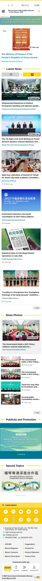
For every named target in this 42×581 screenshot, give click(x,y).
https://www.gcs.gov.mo (14, 532)
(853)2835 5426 (26, 537)
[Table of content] (3, 11)
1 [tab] (18, 455)
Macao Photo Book (12, 556)
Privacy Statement (32, 552)
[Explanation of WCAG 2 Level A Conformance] (37, 577)
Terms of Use (30, 556)
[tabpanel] (21, 439)
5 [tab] (25, 495)
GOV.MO (8, 544)
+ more (36, 308)
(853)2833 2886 (11, 537)
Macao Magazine (11, 548)
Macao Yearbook (11, 552)
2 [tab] (20, 455)
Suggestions (30, 544)
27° (26, 5)
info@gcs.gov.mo (12, 535)
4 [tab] (24, 455)
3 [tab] (22, 455)
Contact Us (29, 548)
